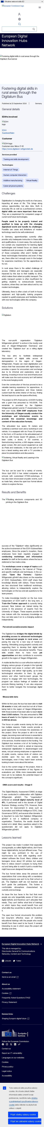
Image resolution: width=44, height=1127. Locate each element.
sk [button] (19, 19)
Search (19, 24)
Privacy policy (7, 1066)
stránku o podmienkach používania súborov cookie (23, 1101)
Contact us (6, 1048)
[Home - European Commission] (13, 7)
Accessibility (7, 1076)
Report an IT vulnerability (12, 1053)
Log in (19, 14)
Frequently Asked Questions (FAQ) (16, 998)
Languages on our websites (13, 1057)
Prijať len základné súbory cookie (25, 1121)
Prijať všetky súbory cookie (23, 1114)
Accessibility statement (11, 989)
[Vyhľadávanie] (34, 29)
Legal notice (7, 1071)
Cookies (5, 1062)
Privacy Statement (9, 1002)
